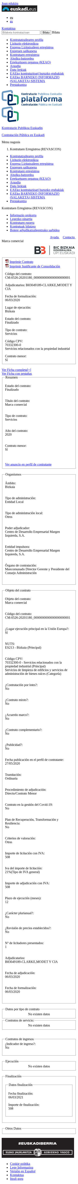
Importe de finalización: (23, 1104)
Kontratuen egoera (22, 222)
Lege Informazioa (21, 1167)
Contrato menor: (15, 356)
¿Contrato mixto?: (16, 700)
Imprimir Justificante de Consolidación (35, 266)
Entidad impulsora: (17, 546)
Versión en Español (22, 1171)
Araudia (15, 66)
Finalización (13, 1076)
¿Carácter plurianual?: (19, 913)
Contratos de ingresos (19, 1039)
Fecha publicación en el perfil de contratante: (34, 759)
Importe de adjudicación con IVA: (27, 883)
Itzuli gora (16, 1178)
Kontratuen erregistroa (24, 55)
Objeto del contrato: (18, 599)
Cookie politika (20, 1164)
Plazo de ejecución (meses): (23, 898)
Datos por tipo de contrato (22, 1009)
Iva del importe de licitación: (23, 868)
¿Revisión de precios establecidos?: (28, 928)
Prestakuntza (18, 84)
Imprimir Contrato (21, 262)
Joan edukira (10, 3)
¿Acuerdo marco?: (17, 715)
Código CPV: (14, 341)
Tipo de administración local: (24, 513)
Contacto (69, 237)
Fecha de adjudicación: (20, 973)
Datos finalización (20, 1085)
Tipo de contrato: (16, 330)
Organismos (13, 474)
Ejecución (12, 1061)
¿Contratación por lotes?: (21, 685)
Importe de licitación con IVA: (25, 853)
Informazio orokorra (23, 215)
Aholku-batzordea (22, 58)
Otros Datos (13, 1128)
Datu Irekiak (18, 69)
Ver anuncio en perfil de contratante (28, 464)
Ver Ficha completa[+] (16, 370)
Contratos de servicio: (19, 1020)
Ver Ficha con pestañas (17, 373)
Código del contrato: (18, 274)
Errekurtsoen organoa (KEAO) (30, 62)
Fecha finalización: (20, 1093)
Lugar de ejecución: (18, 307)
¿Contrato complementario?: (23, 730)
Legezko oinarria (21, 219)
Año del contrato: (16, 430)
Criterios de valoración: (20, 838)
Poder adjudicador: (17, 528)
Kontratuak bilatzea (23, 226)
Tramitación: (13, 774)
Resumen (11, 377)
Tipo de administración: (20, 498)
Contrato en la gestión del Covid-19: (29, 804)
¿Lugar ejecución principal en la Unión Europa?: (37, 629)
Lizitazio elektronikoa (24, 43)
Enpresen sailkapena (23, 51)
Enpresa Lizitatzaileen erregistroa (31, 47)
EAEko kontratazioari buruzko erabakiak (37, 73)
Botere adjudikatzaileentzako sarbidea (34, 230)
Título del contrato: (17, 401)
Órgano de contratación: (21, 565)
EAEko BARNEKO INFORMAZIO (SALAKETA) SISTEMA (34, 79)
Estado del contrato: (18, 318)
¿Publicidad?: (14, 745)
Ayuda (54, 237)
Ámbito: (10, 483)
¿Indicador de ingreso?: (20, 1044)
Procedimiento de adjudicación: (25, 789)
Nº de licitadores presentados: (24, 943)
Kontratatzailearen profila (26, 40)
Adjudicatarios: (15, 285)
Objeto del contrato (18, 590)
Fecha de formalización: (20, 296)
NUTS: (10, 644)
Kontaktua (8, 28)
